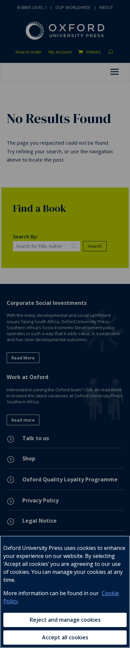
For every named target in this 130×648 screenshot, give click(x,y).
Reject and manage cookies (65, 619)
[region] (65, 592)
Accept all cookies (65, 637)
